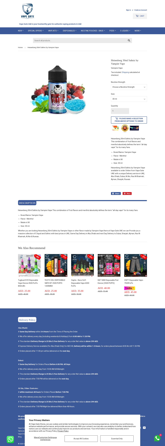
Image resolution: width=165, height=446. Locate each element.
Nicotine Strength (118, 82)
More (137, 31)
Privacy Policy (63, 431)
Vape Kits (52, 31)
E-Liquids (124, 31)
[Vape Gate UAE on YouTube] (144, 428)
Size (113, 94)
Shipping (125, 72)
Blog (20, 437)
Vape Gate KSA (23, 428)
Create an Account (140, 10)
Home (20, 47)
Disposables (69, 31)
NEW (20, 31)
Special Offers (35, 31)
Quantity (114, 106)
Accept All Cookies (81, 439)
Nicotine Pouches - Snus (92, 31)
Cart (141, 16)
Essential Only (117, 439)
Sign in (128, 10)
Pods (112, 31)
